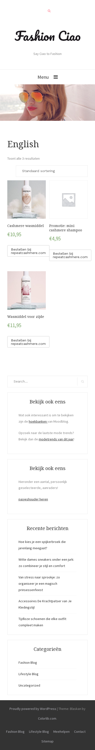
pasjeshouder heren (33, 499)
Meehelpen (61, 731)
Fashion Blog (28, 662)
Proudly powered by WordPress (33, 708)
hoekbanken (38, 421)
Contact (80, 731)
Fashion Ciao (48, 35)
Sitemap (47, 741)
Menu (43, 77)
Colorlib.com (47, 718)
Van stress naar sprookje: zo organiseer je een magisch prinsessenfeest (39, 583)
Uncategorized (29, 685)
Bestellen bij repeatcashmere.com (28, 251)
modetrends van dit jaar (56, 439)
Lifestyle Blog (28, 674)
